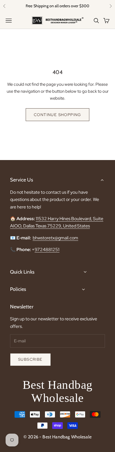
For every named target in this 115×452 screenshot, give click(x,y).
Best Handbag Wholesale (58, 391)
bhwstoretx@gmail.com (55, 238)
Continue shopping (57, 114)
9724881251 (47, 249)
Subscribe (30, 359)
